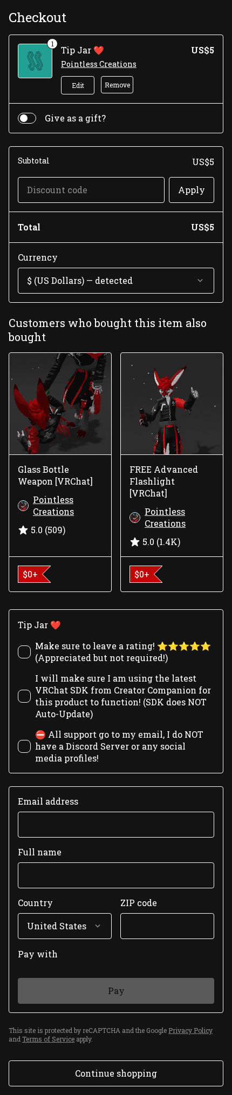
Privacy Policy (190, 1030)
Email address (48, 801)
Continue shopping (116, 1073)
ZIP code (138, 902)
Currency (38, 257)
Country (35, 902)
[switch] (27, 118)
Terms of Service (48, 1039)
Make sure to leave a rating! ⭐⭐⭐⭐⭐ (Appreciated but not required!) (123, 651)
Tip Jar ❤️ (82, 50)
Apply (191, 189)
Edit (78, 85)
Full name (40, 852)
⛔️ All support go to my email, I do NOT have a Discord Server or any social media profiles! (119, 746)
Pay (116, 990)
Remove (117, 84)
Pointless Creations (99, 64)
